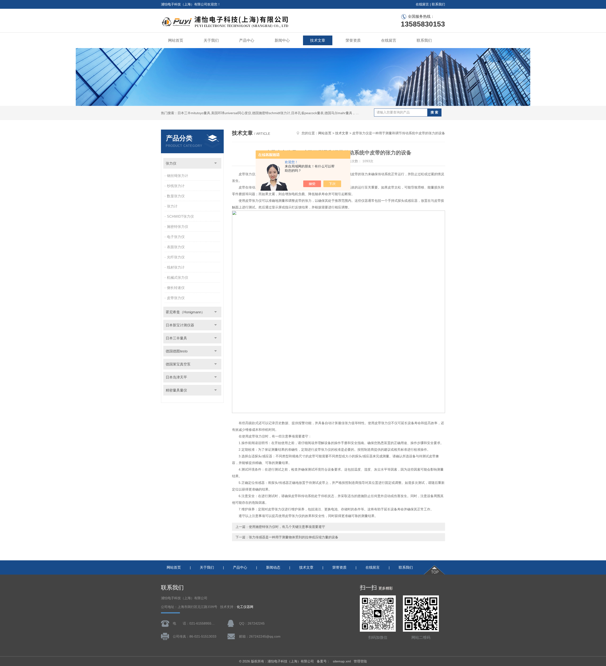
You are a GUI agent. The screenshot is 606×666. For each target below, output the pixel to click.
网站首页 (175, 40)
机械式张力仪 (177, 277)
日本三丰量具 (176, 338)
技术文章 (317, 40)
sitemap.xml (342, 661)
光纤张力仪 (176, 257)
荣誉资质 (353, 40)
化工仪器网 (245, 607)
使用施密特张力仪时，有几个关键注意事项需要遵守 (287, 527)
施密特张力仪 (177, 227)
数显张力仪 (176, 196)
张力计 (172, 206)
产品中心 (246, 40)
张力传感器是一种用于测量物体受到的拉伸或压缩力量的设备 (293, 537)
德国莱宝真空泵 (178, 364)
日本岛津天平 (176, 377)
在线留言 (422, 4)
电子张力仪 (176, 237)
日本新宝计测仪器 (180, 325)
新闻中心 (282, 40)
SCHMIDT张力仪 (180, 216)
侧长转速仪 (176, 288)
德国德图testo (176, 351)
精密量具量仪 (176, 390)
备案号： (323, 661)
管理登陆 (360, 661)
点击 (215, 163)
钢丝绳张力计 (177, 176)
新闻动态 (273, 567)
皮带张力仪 (176, 298)
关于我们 (211, 40)
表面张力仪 (176, 247)
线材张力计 (176, 267)
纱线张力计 (176, 186)
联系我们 (438, 4)
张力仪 (171, 163)
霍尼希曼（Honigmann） (185, 312)
